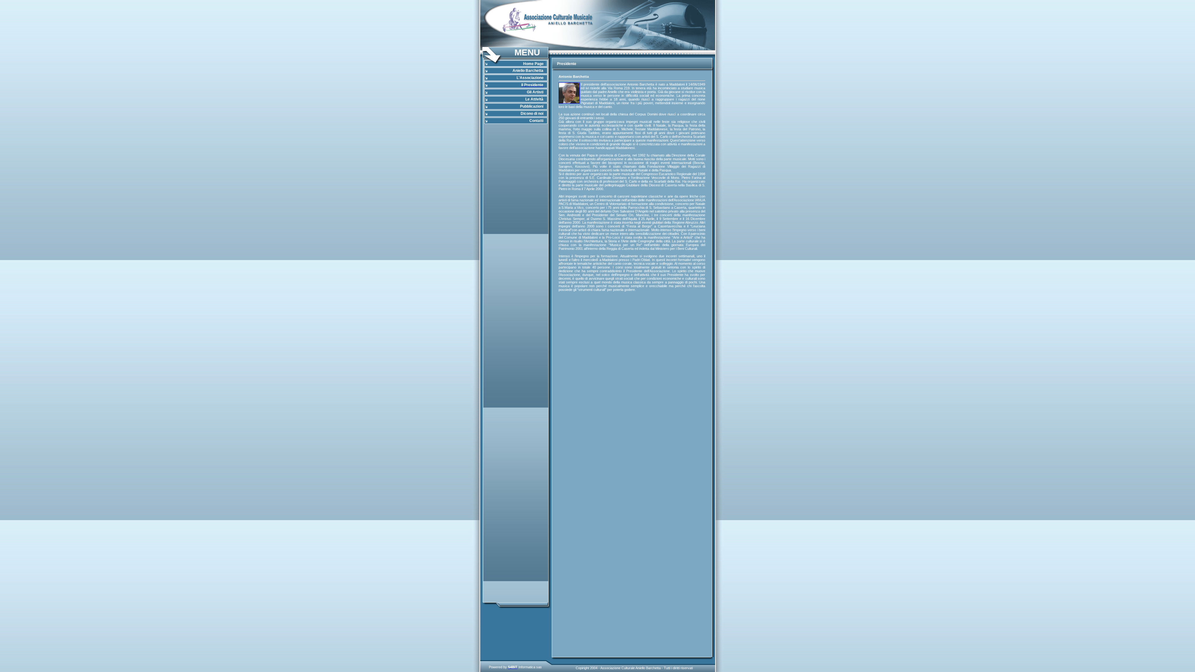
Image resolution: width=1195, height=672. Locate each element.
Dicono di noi (532, 113)
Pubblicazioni (531, 106)
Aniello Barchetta (528, 70)
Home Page (533, 64)
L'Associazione (530, 78)
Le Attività (534, 99)
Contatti (536, 121)
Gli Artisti (535, 92)
